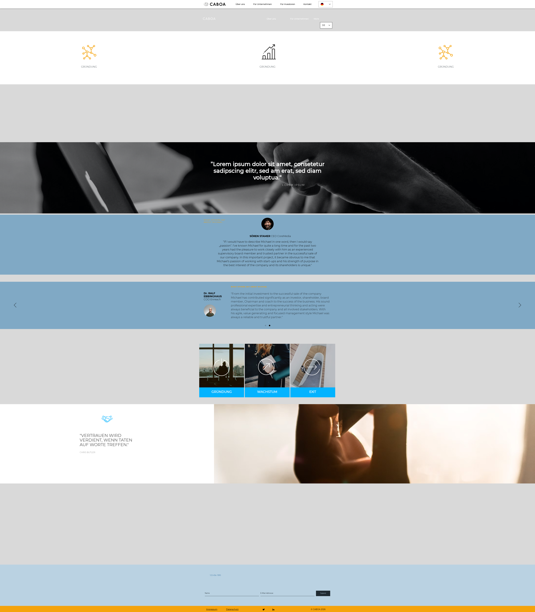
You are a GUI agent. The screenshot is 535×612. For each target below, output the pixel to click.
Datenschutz (232, 609)
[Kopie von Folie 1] (269, 325)
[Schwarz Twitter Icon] (263, 609)
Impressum (211, 609)
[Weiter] (519, 244)
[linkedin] (273, 609)
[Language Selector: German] (325, 4)
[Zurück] (15, 244)
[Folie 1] (267, 267)
